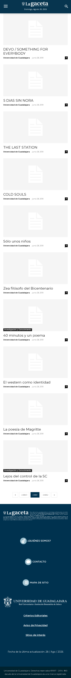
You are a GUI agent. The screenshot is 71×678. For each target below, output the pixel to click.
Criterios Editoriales (35, 615)
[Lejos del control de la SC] (35, 456)
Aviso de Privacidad (35, 625)
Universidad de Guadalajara (16, 58)
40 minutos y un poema (24, 335)
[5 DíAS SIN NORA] (35, 80)
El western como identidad (27, 382)
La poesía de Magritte (22, 429)
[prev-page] (15, 495)
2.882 (45, 495)
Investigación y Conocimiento (17, 330)
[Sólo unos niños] (35, 221)
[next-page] (54, 495)
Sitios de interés (35, 635)
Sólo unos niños (17, 241)
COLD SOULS (14, 194)
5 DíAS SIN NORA (18, 100)
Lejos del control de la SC (25, 476)
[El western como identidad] (35, 362)
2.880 (24, 495)
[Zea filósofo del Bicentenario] (35, 268)
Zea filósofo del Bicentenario (28, 288)
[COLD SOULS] (35, 174)
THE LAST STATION (20, 147)
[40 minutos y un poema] (35, 315)
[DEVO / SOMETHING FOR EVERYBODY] (35, 29)
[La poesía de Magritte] (35, 409)
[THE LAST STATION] (35, 127)
